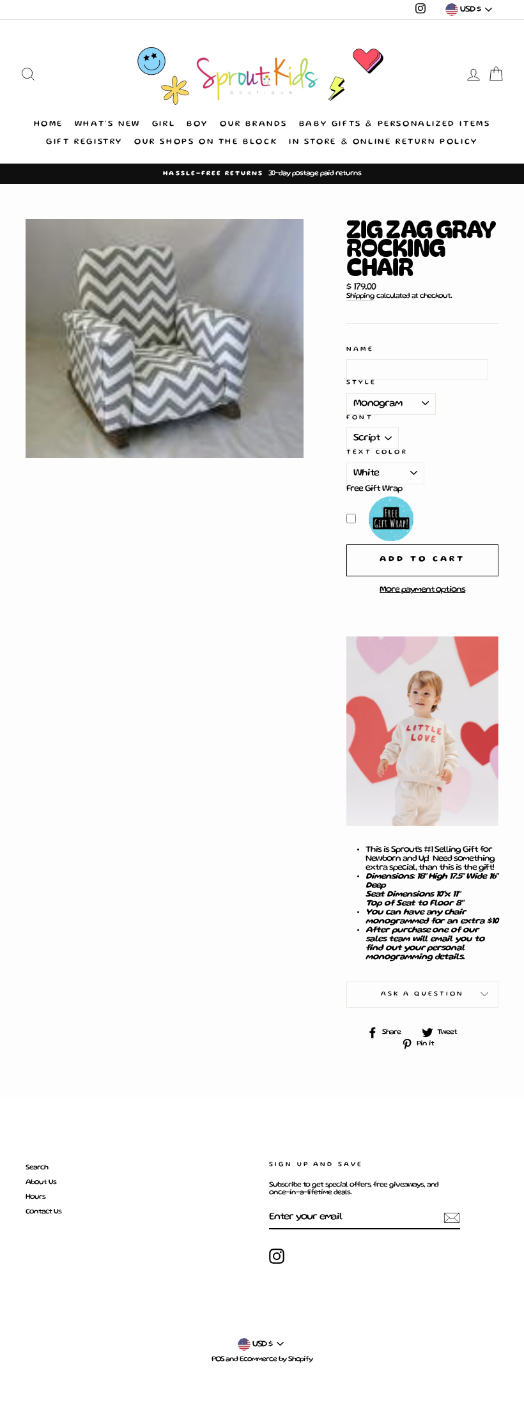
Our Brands (254, 124)
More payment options (422, 590)
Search (37, 1167)
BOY (197, 124)
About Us (41, 1182)
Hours (35, 1197)
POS (218, 1359)
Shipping (360, 296)
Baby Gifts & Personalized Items (395, 124)
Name (360, 349)
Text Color (377, 452)
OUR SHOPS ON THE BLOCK (205, 142)
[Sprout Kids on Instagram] (276, 1256)
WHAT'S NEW (108, 124)
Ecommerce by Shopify (276, 1359)
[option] (262, 174)
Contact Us (43, 1211)
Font (359, 417)
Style (361, 382)
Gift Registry (84, 142)
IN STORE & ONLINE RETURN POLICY (383, 142)
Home (48, 124)
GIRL (163, 124)
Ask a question (423, 994)
